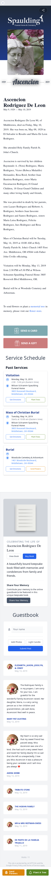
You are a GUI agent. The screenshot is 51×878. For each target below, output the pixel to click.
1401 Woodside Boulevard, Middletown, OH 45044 (24, 462)
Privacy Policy (17, 865)
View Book (14, 556)
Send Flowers (35, 469)
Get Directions (15, 399)
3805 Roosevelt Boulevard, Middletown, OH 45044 (23, 392)
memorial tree (37, 306)
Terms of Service (33, 865)
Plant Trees (35, 399)
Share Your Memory (18, 600)
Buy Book (29, 556)
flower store (35, 311)
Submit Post (25, 648)
